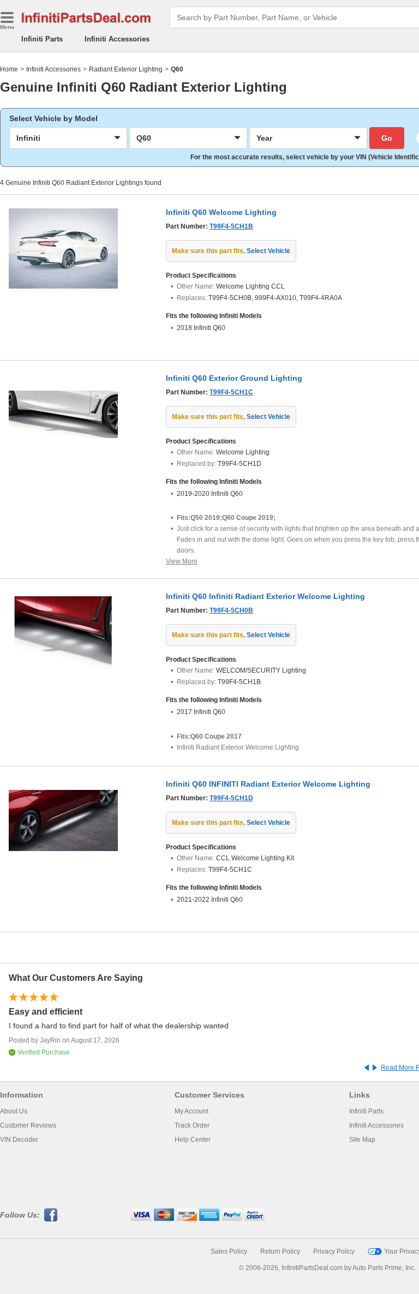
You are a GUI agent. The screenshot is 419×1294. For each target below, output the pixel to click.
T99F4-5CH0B (231, 610)
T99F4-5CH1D (231, 798)
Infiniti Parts (42, 39)
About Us (13, 1111)
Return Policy (280, 1251)
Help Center (193, 1139)
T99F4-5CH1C (231, 392)
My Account (191, 1111)
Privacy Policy (334, 1251)
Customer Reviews (28, 1125)
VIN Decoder (19, 1139)
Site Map (362, 1139)
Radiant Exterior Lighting (126, 69)
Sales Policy (229, 1251)
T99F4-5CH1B (231, 226)
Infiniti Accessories (117, 39)
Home (9, 69)
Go (386, 138)
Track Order (192, 1125)
